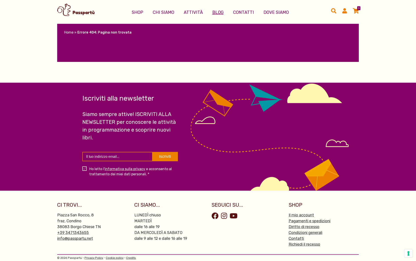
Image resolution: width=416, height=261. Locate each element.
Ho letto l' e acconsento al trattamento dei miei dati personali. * (130, 171)
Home (68, 32)
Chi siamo (163, 12)
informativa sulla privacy (125, 169)
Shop (137, 12)
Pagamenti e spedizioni (309, 221)
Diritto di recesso (304, 226)
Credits (131, 257)
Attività (193, 12)
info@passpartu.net (75, 238)
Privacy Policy (93, 257)
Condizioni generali (305, 232)
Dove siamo (276, 12)
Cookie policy (115, 257)
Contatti (243, 12)
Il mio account (301, 215)
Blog (218, 12)
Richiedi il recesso (304, 244)
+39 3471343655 (73, 232)
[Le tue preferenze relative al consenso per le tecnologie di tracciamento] (408, 253)
